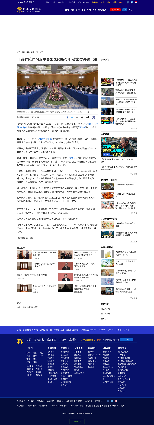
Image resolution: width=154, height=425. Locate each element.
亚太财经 (51, 382)
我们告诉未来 (123, 352)
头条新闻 (105, 59)
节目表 (62, 339)
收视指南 (40, 401)
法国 (62, 330)
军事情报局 (65, 370)
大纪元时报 (43, 406)
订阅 (127, 340)
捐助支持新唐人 (88, 340)
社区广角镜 (52, 376)
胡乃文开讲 (92, 358)
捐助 (108, 2)
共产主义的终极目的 (125, 361)
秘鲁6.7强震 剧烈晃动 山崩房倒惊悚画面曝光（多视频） (126, 101)
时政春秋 (64, 361)
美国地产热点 (79, 373)
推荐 (83, 10)
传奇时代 (121, 355)
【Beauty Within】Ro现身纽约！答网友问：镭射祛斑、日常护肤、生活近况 (126, 205)
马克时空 (64, 379)
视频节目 (51, 339)
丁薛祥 (82, 127)
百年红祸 (104, 319)
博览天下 (29, 372)
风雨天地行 (122, 376)
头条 (78, 10)
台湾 (35, 356)
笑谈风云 (77, 355)
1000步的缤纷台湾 (109, 377)
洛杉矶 (42, 330)
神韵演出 (29, 375)
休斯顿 (56, 330)
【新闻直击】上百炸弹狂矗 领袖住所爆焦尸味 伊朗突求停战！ (126, 82)
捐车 (114, 2)
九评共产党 (122, 367)
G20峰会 (23, 127)
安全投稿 (69, 401)
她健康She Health (94, 355)
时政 (37, 52)
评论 (28, 359)
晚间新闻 (51, 361)
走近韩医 (91, 367)
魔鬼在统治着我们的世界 (127, 364)
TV (125, 10)
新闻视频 (52, 348)
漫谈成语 (77, 364)
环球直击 (51, 355)
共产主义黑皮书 (124, 379)
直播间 (73, 339)
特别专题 (105, 304)
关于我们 (31, 401)
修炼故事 (121, 388)
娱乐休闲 (107, 348)
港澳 (35, 353)
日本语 (119, 330)
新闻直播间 (115, 10)
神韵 (47, 2)
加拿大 (35, 330)
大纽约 (28, 330)
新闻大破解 (65, 367)
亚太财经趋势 (53, 379)
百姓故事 (121, 382)
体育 (41, 356)
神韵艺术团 (32, 406)
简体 (73, 2)
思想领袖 (64, 364)
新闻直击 (51, 364)
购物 (120, 2)
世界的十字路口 (67, 376)
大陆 (32, 52)
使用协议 (60, 401)
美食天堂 (106, 361)
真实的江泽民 (123, 370)
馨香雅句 (77, 361)
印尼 (49, 139)
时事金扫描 (65, 358)
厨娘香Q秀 (107, 373)
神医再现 (91, 364)
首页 (18, 52)
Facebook (128, 2)
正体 (69, 2)
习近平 (90, 124)
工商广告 (121, 391)
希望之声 (63, 406)
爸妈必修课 (78, 367)
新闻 (67, 10)
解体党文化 (105, 314)
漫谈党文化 (105, 309)
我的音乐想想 (108, 382)
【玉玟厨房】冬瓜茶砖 (125, 185)
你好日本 (106, 355)
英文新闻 (95, 2)
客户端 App (99, 401)
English (93, 330)
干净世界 (53, 406)
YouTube (136, 2)
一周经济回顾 (53, 373)
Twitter (132, 2)
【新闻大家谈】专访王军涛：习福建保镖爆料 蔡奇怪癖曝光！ (126, 121)
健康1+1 (91, 352)
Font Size (87, 117)
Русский (110, 330)
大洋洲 (49, 330)
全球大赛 (39, 375)
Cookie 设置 (77, 421)
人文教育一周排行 (109, 218)
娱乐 (41, 353)
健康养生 (92, 348)
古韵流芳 (77, 358)
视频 (72, 10)
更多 (122, 406)
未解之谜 (77, 352)
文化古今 (77, 370)
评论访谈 (102, 10)
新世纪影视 (114, 406)
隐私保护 (50, 401)
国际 (28, 353)
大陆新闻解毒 (66, 382)
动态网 (96, 406)
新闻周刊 (51, 367)
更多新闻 (133, 213)
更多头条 (133, 129)
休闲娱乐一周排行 (109, 180)
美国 (28, 356)
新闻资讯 (25, 52)
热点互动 (64, 355)
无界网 (104, 406)
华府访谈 (51, 370)
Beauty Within (108, 367)
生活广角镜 (107, 352)
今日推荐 (105, 134)
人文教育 (78, 348)
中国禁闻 (51, 358)
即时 (89, 10)
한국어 (126, 330)
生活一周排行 (107, 247)
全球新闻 (51, 352)
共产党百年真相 (124, 358)
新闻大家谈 (65, 352)
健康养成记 (92, 361)
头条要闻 (29, 366)
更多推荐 (133, 174)
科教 (35, 362)
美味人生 (106, 364)
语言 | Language (83, 2)
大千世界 (106, 370)
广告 (102, 2)
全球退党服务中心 (76, 406)
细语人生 (64, 385)
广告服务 (79, 401)
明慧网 (88, 406)
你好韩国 (106, 358)
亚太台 (75, 330)
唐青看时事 (65, 373)
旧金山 (68, 330)
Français (101, 330)
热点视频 (39, 366)
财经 (35, 359)
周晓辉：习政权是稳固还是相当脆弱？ (32, 275)
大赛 (53, 2)
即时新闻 (29, 369)
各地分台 (61, 2)
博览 (94, 10)
